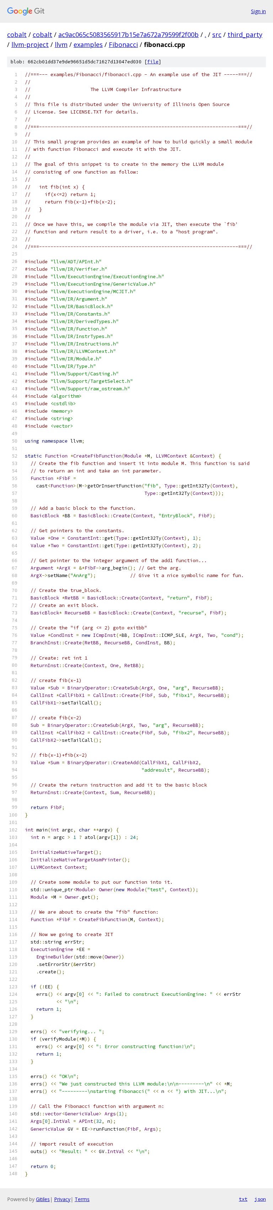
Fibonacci (123, 44)
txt (243, 1199)
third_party (245, 34)
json (260, 1199)
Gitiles (43, 1199)
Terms (82, 1199)
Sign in (258, 11)
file (153, 62)
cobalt (17, 34)
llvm (61, 44)
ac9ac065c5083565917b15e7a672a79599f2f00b (128, 34)
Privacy (62, 1199)
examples (88, 44)
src (216, 34)
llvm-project (30, 44)
